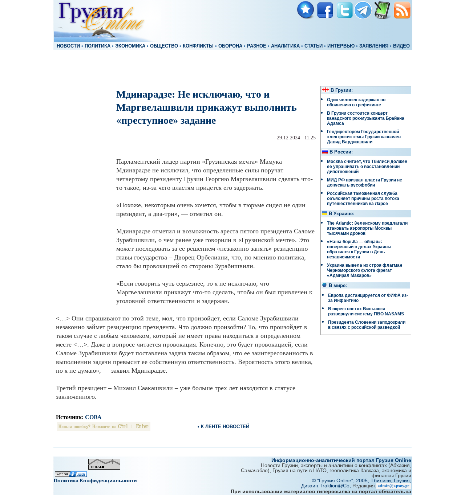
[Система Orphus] (103, 429)
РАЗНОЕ (256, 46)
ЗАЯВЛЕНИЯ (373, 46)
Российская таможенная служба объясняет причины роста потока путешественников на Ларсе (363, 198)
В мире (337, 285)
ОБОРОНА (230, 46)
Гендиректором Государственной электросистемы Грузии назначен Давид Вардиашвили (364, 136)
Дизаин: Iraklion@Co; (326, 485)
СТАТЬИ (313, 46)
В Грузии (341, 90)
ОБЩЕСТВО (164, 46)
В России (340, 152)
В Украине (341, 213)
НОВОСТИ (68, 46)
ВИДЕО (401, 46)
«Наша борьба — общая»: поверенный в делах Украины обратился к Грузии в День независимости (359, 249)
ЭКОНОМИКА (130, 46)
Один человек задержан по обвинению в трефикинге (356, 102)
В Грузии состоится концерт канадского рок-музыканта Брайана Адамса (365, 118)
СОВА (93, 417)
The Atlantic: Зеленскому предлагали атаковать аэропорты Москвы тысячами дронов (367, 228)
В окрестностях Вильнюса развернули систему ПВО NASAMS (366, 311)
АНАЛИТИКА (285, 46)
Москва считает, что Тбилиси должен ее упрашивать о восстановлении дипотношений (367, 166)
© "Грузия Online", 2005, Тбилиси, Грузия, (361, 480)
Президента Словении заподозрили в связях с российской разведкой (366, 325)
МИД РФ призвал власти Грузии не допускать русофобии (364, 182)
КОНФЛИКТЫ (198, 46)
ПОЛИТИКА (97, 46)
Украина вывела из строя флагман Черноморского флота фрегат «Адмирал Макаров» (364, 270)
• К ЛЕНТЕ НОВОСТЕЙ (223, 426)
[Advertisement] (232, 67)
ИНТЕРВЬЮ (341, 46)
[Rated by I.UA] (71, 475)
